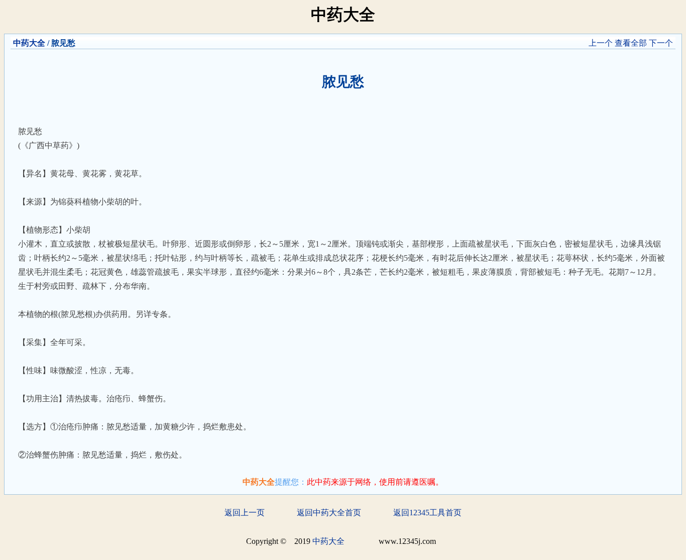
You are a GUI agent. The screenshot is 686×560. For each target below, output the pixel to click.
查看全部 (631, 43)
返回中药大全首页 (329, 512)
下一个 (661, 43)
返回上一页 (244, 512)
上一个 (601, 43)
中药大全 (29, 43)
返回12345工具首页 (427, 512)
